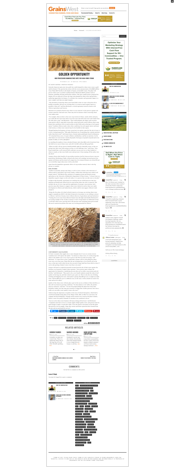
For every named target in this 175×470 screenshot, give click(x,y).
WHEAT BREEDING (79, 445)
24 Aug (121, 215)
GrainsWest (109, 180)
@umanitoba (118, 228)
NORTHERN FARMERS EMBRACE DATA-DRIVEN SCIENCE (62, 359)
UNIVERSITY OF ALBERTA (86, 434)
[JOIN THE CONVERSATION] (105, 89)
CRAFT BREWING (79, 408)
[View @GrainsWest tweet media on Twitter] (125, 189)
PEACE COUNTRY (79, 432)
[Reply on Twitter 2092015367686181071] (106, 231)
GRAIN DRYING (79, 419)
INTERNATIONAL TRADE (81, 424)
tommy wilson (75, 81)
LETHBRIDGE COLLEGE (80, 427)
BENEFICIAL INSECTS (80, 395)
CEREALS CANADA (92, 403)
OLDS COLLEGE (79, 429)
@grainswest (115, 180)
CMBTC (81, 406)
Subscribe (112, 8)
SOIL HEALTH (92, 432)
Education (92, 411)
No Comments (84, 81)
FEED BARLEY (86, 414)
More (62, 344)
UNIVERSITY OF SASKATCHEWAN (82, 440)
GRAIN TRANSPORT (90, 421)
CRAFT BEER (94, 406)
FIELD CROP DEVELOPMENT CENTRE (83, 416)
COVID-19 (88, 406)
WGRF (89, 442)
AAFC (56, 317)
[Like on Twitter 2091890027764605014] (112, 256)
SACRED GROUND (55, 332)
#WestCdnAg (113, 253)
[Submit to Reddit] (97, 323)
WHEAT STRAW (78, 320)
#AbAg (107, 253)
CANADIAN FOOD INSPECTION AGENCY (84, 398)
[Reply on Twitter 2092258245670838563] (106, 211)
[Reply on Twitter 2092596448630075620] (106, 192)
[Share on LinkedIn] (99, 323)
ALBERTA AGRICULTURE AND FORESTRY (84, 388)
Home (75, 30)
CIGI (77, 406)
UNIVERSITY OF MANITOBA (81, 437)
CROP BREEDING (88, 408)
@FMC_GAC (116, 246)
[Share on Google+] (93, 323)
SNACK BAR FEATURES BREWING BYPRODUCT (116, 96)
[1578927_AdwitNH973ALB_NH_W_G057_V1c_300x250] (114, 160)
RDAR (86, 432)
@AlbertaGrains (118, 189)
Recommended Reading (87, 13)
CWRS (86, 411)
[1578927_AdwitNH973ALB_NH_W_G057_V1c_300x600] (114, 61)
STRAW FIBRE (70, 320)
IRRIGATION (90, 424)
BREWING (89, 395)
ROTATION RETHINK (90, 332)
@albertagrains (118, 237)
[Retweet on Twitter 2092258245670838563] (109, 211)
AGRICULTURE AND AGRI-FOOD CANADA (88, 385)
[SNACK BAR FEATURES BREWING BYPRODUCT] (105, 98)
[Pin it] (95, 323)
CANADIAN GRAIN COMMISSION (82, 401)
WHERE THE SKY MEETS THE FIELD (88, 358)
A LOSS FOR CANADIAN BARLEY (116, 103)
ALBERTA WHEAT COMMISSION (82, 390)
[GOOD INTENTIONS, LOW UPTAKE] (114, 122)
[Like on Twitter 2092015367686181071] (112, 231)
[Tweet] (91, 323)
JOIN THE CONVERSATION (115, 86)
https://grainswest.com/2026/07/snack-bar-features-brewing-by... (115, 225)
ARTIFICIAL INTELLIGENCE (81, 393)
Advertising (104, 13)
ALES (92, 390)
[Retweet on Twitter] (108, 235)
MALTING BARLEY (91, 427)
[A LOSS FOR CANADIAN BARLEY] (105, 106)
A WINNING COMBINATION (109, 143)
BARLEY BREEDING (93, 393)
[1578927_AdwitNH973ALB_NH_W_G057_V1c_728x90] (87, 19)
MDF (88, 317)
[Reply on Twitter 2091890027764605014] (106, 256)
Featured (81, 30)
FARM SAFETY (78, 414)
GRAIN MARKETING (80, 421)
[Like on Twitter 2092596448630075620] (112, 192)
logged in (58, 377)
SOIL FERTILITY (94, 317)
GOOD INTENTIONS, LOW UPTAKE (73, 333)
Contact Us (112, 13)
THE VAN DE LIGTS (108, 146)
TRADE (77, 434)
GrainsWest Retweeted (114, 235)
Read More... (101, 460)
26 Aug (121, 180)
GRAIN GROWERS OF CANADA (91, 419)
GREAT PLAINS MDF (72, 317)
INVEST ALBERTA (81, 317)
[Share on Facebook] (89, 323)
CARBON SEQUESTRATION (81, 403)
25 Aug (121, 197)
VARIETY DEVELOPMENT (81, 442)
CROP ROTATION (62, 317)
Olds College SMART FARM (90, 429)
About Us (97, 13)
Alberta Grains (110, 237)
